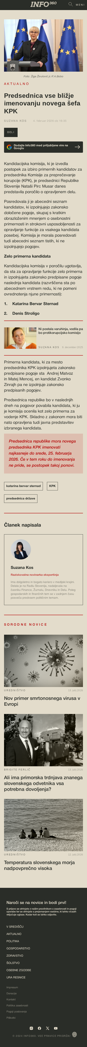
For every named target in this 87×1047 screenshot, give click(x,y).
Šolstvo (13, 963)
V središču (14, 927)
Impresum (12, 987)
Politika (12, 941)
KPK (52, 486)
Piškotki (11, 1018)
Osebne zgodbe (18, 970)
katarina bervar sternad (23, 486)
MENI (80, 5)
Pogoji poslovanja (16, 1012)
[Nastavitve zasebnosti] (74, 1034)
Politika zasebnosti (17, 1006)
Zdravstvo (14, 956)
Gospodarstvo (18, 948)
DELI (10, 132)
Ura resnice (15, 977)
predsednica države (20, 498)
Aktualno (13, 934)
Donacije (11, 993)
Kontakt (11, 1000)
